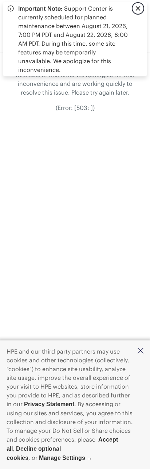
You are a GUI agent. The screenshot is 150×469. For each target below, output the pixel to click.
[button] (140, 351)
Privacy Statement (49, 404)
